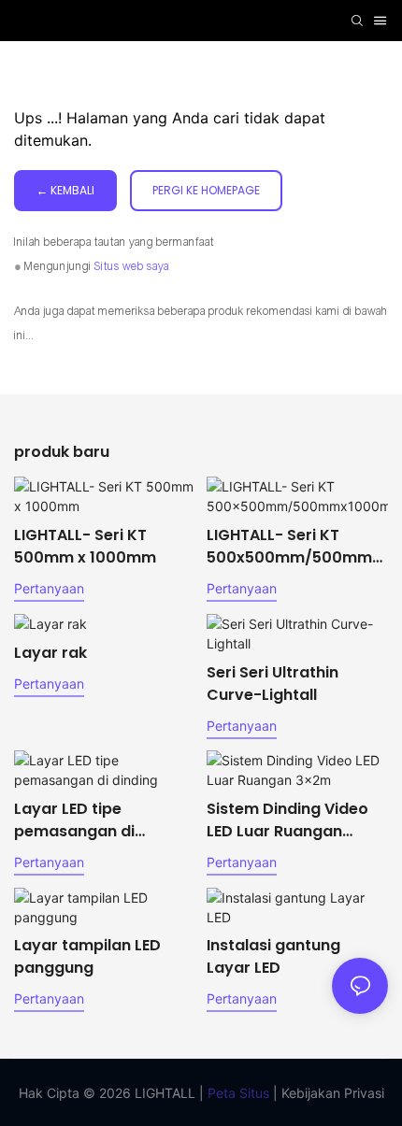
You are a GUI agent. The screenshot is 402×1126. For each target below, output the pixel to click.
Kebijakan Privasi (331, 1093)
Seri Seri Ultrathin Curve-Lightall (272, 684)
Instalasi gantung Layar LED (273, 956)
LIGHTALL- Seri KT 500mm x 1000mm (85, 546)
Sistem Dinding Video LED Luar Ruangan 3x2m (287, 820)
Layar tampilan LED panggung (87, 956)
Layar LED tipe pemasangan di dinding (74, 820)
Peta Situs (236, 1093)
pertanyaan (49, 588)
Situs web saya (131, 266)
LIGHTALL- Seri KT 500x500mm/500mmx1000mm (296, 546)
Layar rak (50, 652)
